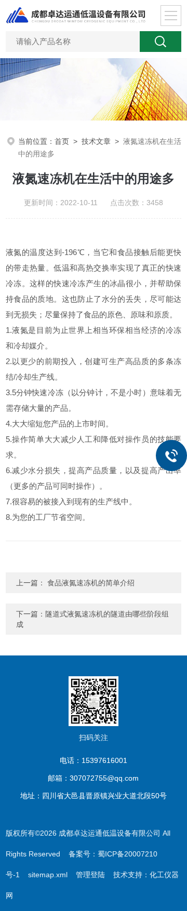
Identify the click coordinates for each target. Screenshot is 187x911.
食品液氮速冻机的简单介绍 (90, 583)
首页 (62, 141)
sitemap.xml (48, 874)
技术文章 (96, 141)
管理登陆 (90, 874)
